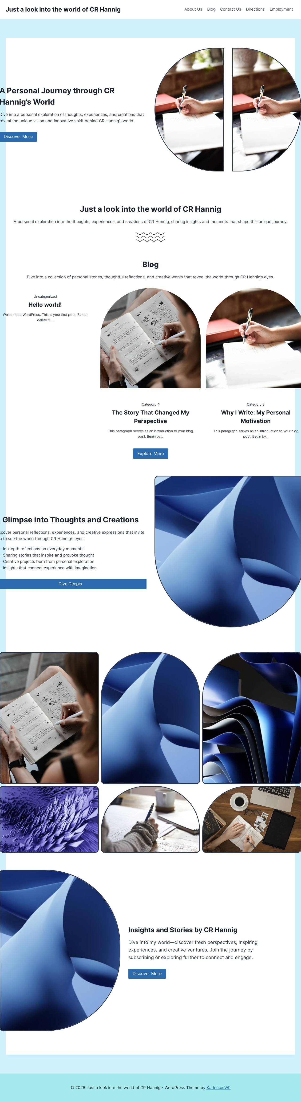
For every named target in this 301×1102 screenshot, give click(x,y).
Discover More (147, 973)
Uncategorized (45, 296)
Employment (281, 9)
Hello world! (45, 304)
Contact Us (230, 9)
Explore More (150, 453)
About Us (193, 9)
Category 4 (150, 404)
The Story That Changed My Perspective (150, 416)
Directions (255, 9)
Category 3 (256, 404)
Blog (211, 9)
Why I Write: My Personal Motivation (256, 416)
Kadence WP (218, 1087)
